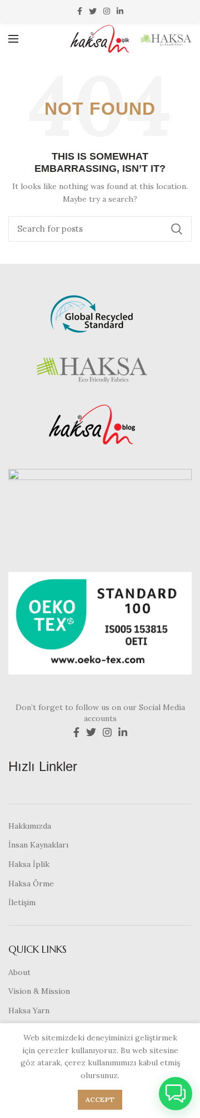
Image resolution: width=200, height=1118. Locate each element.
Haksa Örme (31, 884)
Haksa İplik (28, 864)
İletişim (22, 902)
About (19, 972)
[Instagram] (106, 11)
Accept (100, 1099)
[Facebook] (80, 11)
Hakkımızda (29, 826)
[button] (175, 1093)
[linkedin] (120, 11)
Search (177, 229)
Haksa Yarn (28, 1010)
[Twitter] (93, 11)
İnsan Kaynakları (38, 845)
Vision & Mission (39, 991)
